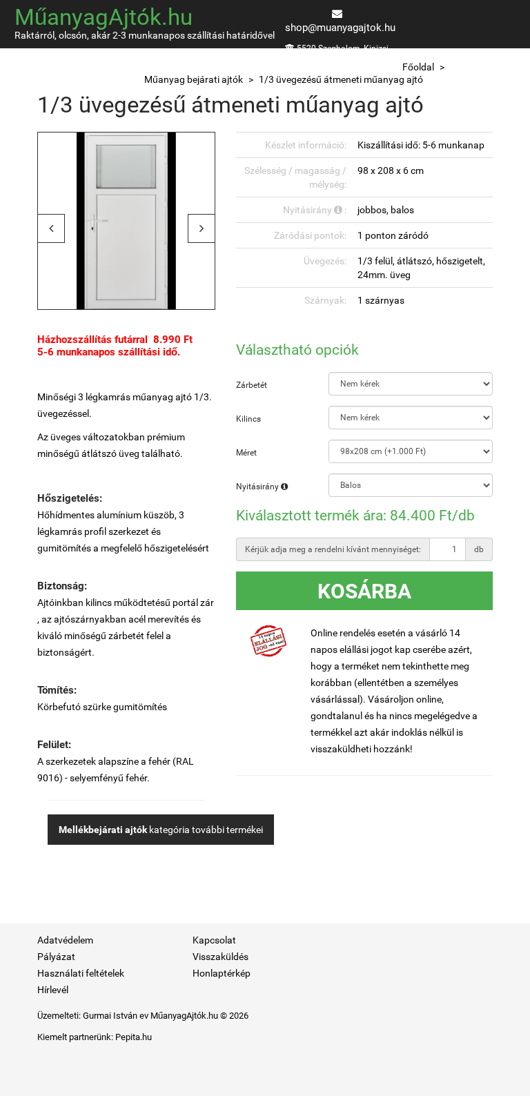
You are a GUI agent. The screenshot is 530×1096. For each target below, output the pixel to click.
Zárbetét (251, 385)
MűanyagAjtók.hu (103, 16)
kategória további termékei (161, 829)
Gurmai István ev (115, 1015)
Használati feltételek (80, 973)
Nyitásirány (258, 486)
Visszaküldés (220, 956)
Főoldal (418, 66)
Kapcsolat (214, 940)
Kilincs (248, 419)
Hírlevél (52, 989)
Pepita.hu (133, 1037)
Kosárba (364, 591)
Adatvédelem (65, 940)
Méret (246, 453)
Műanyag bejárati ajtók (193, 79)
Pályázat (56, 956)
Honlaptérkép (222, 973)
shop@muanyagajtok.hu (340, 27)
